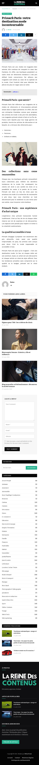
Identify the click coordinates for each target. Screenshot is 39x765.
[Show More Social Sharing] (35, 35)
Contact (17, 757)
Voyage (4, 611)
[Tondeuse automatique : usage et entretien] (7, 633)
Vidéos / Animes (7, 607)
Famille (4, 538)
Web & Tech (5, 614)
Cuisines (4, 506)
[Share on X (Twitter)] (13, 35)
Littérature (5, 564)
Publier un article (11, 742)
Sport (4, 603)
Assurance (5, 488)
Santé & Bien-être (7, 600)
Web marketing (7, 618)
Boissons (5, 499)
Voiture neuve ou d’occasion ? (24, 650)
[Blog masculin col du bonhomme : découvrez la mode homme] (19, 371)
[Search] (36, 3)
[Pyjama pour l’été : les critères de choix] (19, 309)
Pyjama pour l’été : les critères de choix (17, 322)
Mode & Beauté (7, 13)
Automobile (6, 491)
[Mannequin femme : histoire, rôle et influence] (19, 339)
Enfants (4, 531)
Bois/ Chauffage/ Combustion (11, 495)
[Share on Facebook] (5, 35)
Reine (9, 29)
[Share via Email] (29, 35)
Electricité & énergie (8, 524)
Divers (4, 513)
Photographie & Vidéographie (11, 589)
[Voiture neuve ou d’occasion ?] (7, 653)
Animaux (5, 484)
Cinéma (4, 502)
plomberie (5, 593)
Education (5, 520)
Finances (5, 542)
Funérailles (5, 546)
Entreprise (5, 535)
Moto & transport (7, 578)
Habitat (4, 549)
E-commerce (6, 517)
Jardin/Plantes (6, 556)
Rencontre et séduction (9, 596)
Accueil (14, 8)
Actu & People (6, 481)
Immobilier (5, 553)
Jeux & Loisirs (6, 560)
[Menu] (3, 3)
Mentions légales (28, 757)
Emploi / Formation (8, 528)
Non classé (5, 585)
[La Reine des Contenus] (19, 3)
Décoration (5, 509)
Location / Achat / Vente (9, 567)
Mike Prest (28, 754)
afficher (15, 92)
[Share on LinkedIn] (21, 35)
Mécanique (5, 571)
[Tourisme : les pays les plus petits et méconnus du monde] (7, 643)
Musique (4, 582)
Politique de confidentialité (20, 760)
